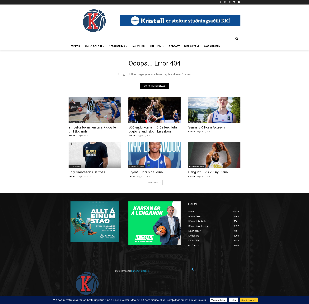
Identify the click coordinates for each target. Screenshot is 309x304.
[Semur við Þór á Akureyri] (214, 110)
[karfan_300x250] (94, 221)
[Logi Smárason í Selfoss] (95, 155)
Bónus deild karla (77, 122)
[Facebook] (221, 2)
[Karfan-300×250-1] (154, 223)
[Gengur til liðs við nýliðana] (214, 155)
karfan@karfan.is (140, 270)
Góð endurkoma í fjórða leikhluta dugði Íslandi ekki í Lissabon (152, 129)
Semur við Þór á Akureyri (206, 127)
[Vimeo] (234, 2)
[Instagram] (225, 2)
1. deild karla (194, 122)
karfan (72, 135)
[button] (236, 38)
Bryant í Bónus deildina (145, 172)
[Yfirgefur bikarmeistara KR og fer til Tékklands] (95, 110)
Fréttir (131, 122)
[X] (230, 2)
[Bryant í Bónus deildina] (154, 155)
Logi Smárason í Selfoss (87, 172)
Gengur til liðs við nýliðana (208, 172)
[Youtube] (238, 2)
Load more (153, 182)
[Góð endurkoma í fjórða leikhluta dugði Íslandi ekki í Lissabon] (154, 110)
